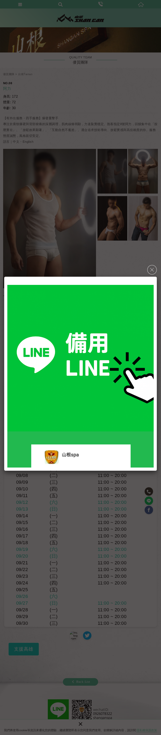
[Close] (152, 270)
